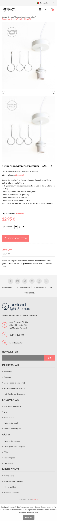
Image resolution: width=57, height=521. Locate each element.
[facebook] (10, 281)
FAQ (51, 287)
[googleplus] (46, 281)
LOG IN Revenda (29, 293)
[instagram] (17, 281)
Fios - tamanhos (40, 287)
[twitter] (24, 281)
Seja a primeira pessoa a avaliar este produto (20, 171)
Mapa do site (7, 287)
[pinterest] (32, 281)
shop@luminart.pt (16, 343)
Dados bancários (23, 287)
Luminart (36, 499)
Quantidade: (7, 227)
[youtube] (39, 281)
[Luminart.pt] (9, 10)
